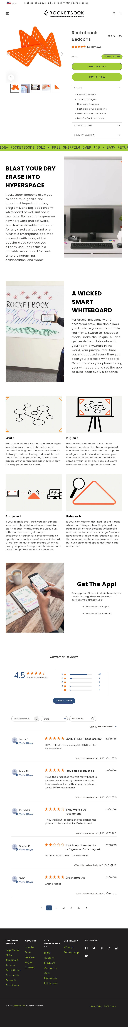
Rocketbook (19, 1006)
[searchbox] (22, 718)
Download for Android (98, 613)
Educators (50, 978)
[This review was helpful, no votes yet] (106, 865)
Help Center (13, 950)
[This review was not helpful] (112, 865)
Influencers (51, 983)
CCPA (106, 1006)
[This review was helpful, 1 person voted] (107, 758)
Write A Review (64, 700)
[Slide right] (61, 54)
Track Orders (13, 970)
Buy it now (97, 77)
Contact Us (12, 975)
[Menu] (7, 13)
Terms (113, 1006)
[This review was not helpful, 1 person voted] (113, 833)
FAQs (9, 955)
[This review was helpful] (107, 797)
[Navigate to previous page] (41, 907)
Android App (71, 952)
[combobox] (54, 718)
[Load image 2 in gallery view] (25, 88)
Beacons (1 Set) (112, 57)
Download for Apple (97, 606)
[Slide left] (8, 54)
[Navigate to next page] (86, 907)
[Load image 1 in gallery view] (14, 88)
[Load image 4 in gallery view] (46, 88)
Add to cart (97, 66)
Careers (29, 967)
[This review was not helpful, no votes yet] (113, 758)
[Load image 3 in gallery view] (35, 88)
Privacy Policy (96, 1006)
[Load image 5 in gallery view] (56, 88)
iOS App (68, 947)
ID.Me (47, 953)
